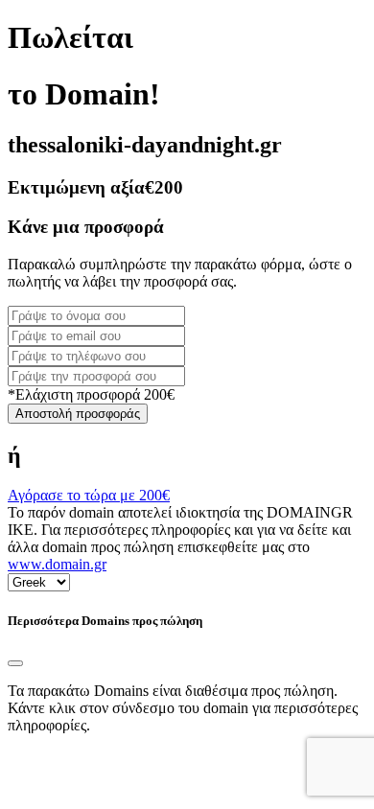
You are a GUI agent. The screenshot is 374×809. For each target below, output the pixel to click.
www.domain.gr (57, 564)
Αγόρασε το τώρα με (89, 495)
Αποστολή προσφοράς (77, 413)
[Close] (15, 663)
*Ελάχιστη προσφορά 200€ (91, 394)
